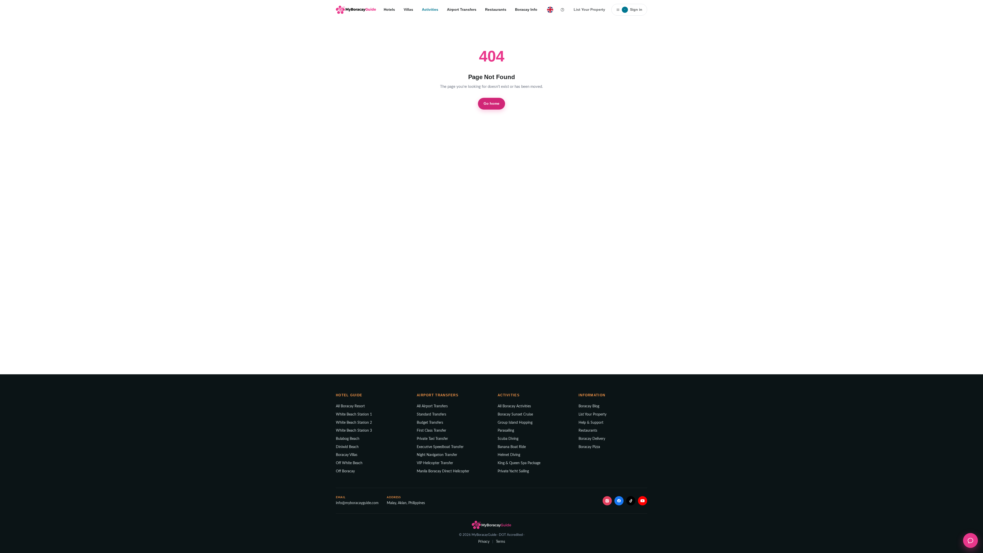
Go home (492, 103)
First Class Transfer (431, 430)
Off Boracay (345, 471)
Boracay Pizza (589, 447)
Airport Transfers (461, 9)
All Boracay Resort (350, 406)
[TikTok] (630, 500)
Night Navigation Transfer (437, 455)
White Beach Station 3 (354, 430)
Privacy (483, 542)
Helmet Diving (509, 455)
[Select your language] (550, 10)
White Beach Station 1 (354, 414)
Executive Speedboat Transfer (440, 447)
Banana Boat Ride (512, 447)
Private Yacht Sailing (513, 471)
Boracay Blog (589, 406)
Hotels (389, 9)
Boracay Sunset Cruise (515, 414)
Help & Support (591, 422)
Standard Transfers (431, 414)
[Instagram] (607, 500)
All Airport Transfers (432, 406)
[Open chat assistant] (970, 540)
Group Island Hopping (515, 422)
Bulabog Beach (347, 439)
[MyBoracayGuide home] (356, 10)
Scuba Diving (508, 439)
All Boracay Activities (514, 406)
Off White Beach (349, 463)
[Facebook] (619, 500)
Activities (430, 9)
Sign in (633, 9)
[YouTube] (642, 500)
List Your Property (589, 9)
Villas (408, 9)
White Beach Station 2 (354, 422)
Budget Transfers (430, 422)
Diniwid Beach (347, 447)
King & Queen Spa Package (519, 463)
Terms (500, 542)
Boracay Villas (346, 455)
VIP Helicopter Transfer (435, 463)
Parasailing (506, 430)
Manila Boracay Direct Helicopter (443, 471)
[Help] (562, 10)
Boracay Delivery (592, 439)
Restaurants (495, 9)
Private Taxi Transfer (432, 439)
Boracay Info (526, 9)
